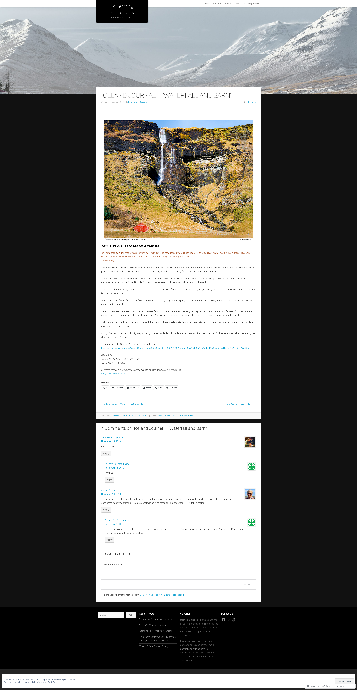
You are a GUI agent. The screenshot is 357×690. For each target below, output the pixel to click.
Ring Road (176, 416)
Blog (207, 3)
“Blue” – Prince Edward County (154, 646)
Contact (237, 3)
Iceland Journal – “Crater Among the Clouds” (123, 404)
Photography (133, 416)
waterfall (191, 416)
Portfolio (217, 3)
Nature (124, 416)
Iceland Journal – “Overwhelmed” (238, 404)
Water (184, 416)
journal (167, 416)
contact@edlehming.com (192, 649)
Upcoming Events (251, 3)
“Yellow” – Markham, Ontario (153, 625)
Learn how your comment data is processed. (162, 595)
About (228, 3)
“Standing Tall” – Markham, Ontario (156, 631)
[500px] (233, 619)
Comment (246, 584)
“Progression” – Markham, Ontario (155, 619)
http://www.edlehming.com (114, 373)
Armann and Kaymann (112, 437)
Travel (143, 416)
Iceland (160, 416)
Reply (106, 453)
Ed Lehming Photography (137, 102)
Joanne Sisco (108, 490)
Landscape (115, 416)
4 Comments (251, 102)
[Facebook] (223, 619)
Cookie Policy (52, 682)
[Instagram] (228, 619)
